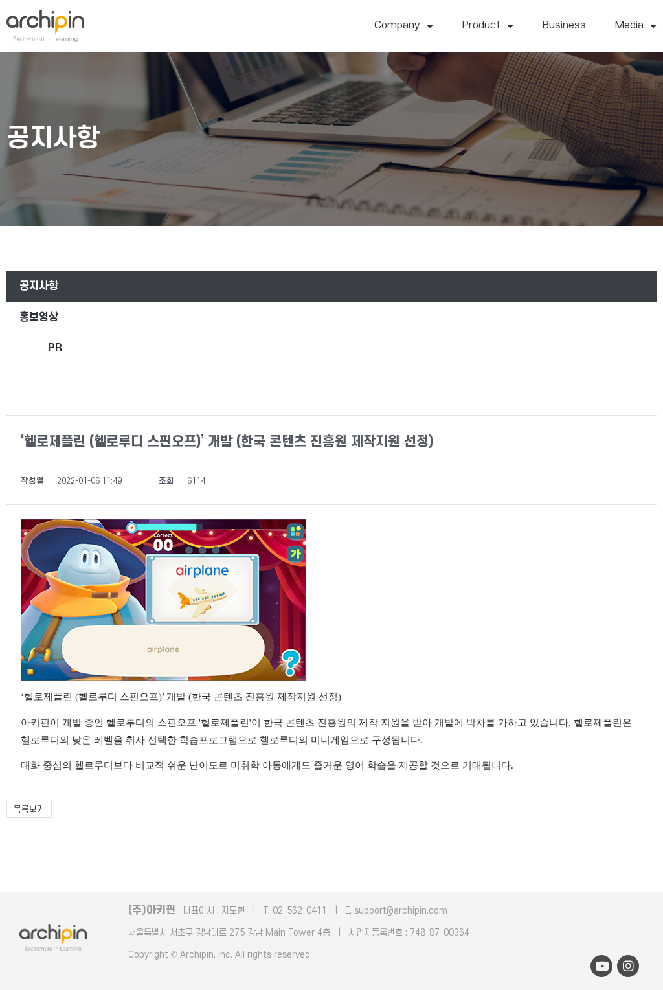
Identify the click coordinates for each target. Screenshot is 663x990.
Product (481, 25)
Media (629, 25)
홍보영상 (38, 317)
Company (397, 25)
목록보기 (29, 809)
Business (564, 25)
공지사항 (38, 286)
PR (55, 348)
